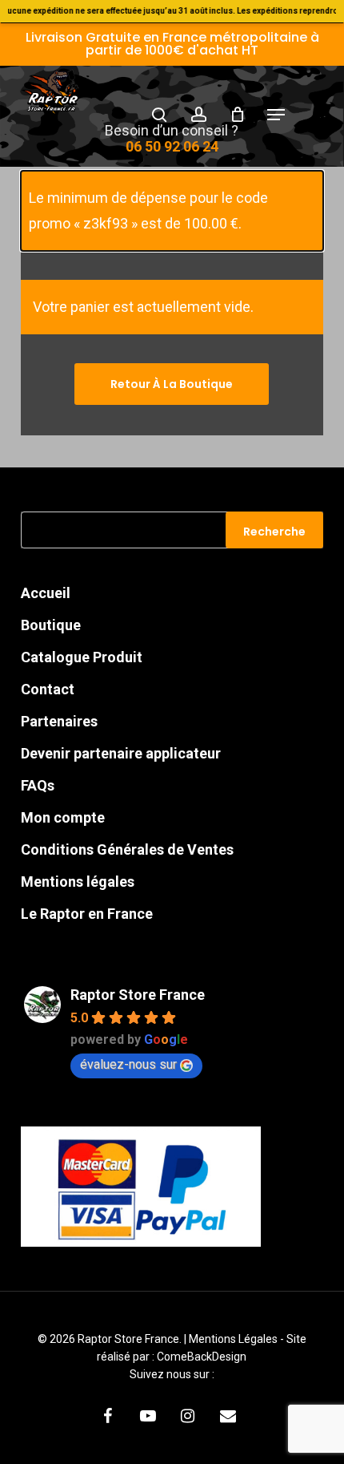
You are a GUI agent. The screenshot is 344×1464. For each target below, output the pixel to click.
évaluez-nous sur (128, 1064)
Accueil (45, 592)
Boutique (51, 625)
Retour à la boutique (171, 384)
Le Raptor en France (87, 913)
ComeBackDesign (201, 1356)
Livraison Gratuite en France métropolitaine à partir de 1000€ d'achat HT (172, 43)
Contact (47, 689)
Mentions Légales (234, 1339)
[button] (276, 115)
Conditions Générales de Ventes (127, 849)
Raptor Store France (137, 994)
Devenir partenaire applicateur (121, 753)
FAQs (37, 785)
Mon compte (63, 817)
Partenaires (59, 721)
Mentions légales (77, 881)
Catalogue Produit (81, 657)
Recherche (274, 532)
